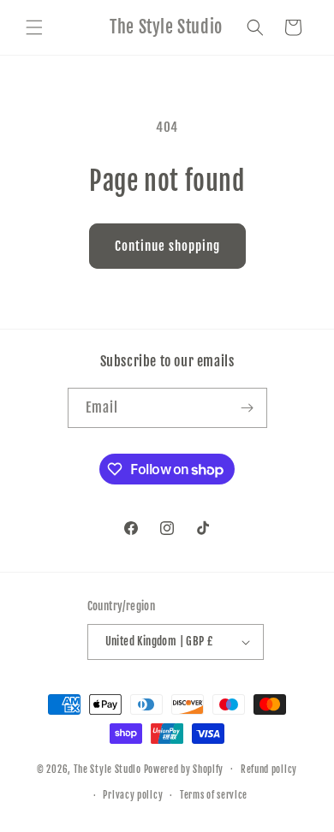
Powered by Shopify (184, 769)
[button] (34, 27)
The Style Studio (109, 769)
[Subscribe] (247, 408)
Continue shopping (167, 246)
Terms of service (214, 795)
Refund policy (269, 770)
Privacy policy (133, 795)
